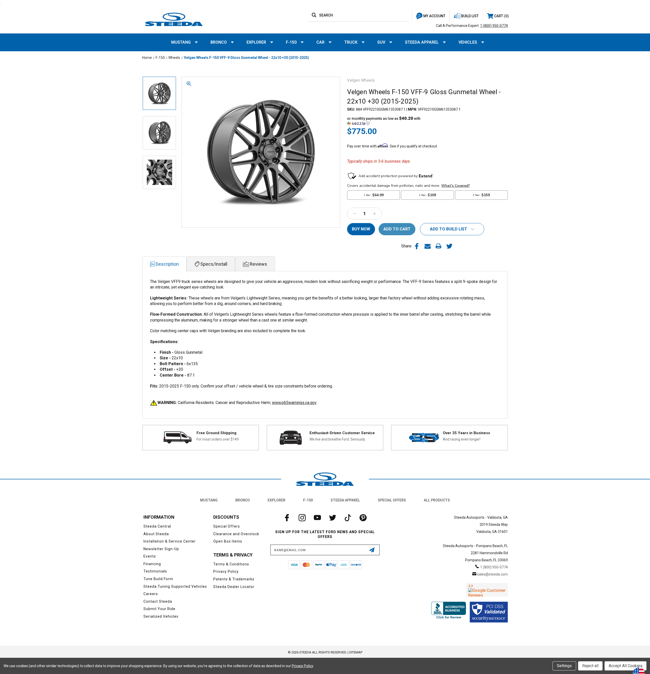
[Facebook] (416, 246)
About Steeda (156, 534)
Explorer (256, 42)
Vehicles (468, 42)
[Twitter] (449, 246)
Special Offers (392, 500)
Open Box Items (227, 541)
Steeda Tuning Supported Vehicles (175, 586)
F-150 (291, 42)
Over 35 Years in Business (466, 433)
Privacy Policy (226, 571)
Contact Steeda (157, 601)
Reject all (590, 665)
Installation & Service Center (169, 541)
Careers (150, 594)
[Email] (427, 246)
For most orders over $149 (218, 439)
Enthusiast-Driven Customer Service (342, 433)
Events (149, 556)
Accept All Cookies (625, 665)
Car (320, 42)
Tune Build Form (158, 579)
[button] (387, 121)
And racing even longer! (461, 439)
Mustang (181, 42)
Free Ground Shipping (216, 433)
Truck (351, 42)
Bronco (218, 42)
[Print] (438, 246)
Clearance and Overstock (236, 534)
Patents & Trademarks (233, 579)
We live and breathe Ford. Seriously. (338, 439)
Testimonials (155, 571)
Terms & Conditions (231, 564)
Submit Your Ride (159, 609)
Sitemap (355, 652)
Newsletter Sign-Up (161, 549)
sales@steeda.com (492, 574)
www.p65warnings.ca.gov (294, 402)
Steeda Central (157, 526)
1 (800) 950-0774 (494, 26)
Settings (564, 665)
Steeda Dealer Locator (233, 587)
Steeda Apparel (422, 42)
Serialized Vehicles (160, 616)
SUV (381, 42)
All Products (437, 500)
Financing (152, 564)
